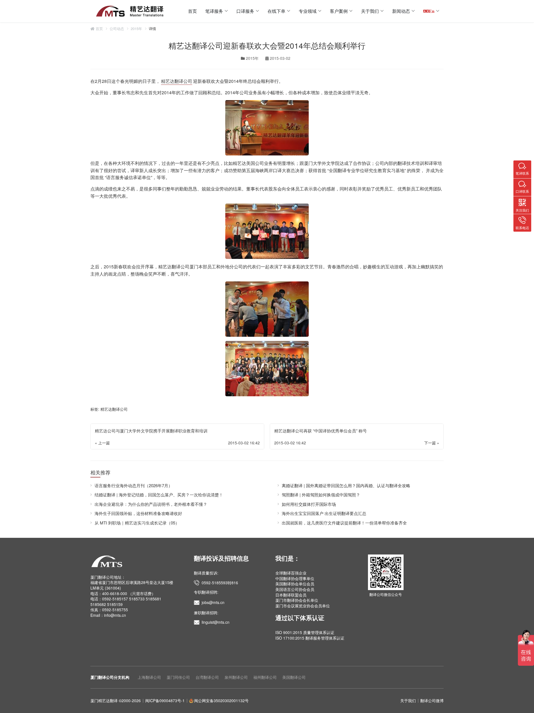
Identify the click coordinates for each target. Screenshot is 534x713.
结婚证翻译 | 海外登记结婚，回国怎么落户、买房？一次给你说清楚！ (159, 494)
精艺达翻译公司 (176, 81)
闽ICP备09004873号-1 (165, 700)
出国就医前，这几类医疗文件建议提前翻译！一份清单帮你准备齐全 (344, 523)
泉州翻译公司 (236, 677)
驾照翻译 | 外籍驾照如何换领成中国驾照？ (321, 494)
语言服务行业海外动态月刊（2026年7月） (133, 485)
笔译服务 (214, 11)
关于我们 (370, 11)
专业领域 (308, 11)
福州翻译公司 (265, 677)
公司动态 (117, 28)
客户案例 (339, 11)
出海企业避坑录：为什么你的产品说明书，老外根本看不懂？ (151, 504)
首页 (192, 11)
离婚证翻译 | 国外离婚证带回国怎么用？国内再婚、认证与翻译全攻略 (346, 485)
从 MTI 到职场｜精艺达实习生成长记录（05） (137, 523)
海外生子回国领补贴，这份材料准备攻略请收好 (138, 513)
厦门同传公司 (178, 677)
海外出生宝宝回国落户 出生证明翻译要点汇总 (324, 513)
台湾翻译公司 (207, 677)
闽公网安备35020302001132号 (221, 700)
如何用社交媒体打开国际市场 (309, 504)
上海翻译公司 (149, 677)
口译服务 (245, 11)
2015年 (136, 28)
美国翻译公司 (294, 677)
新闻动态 (401, 11)
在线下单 (276, 11)
